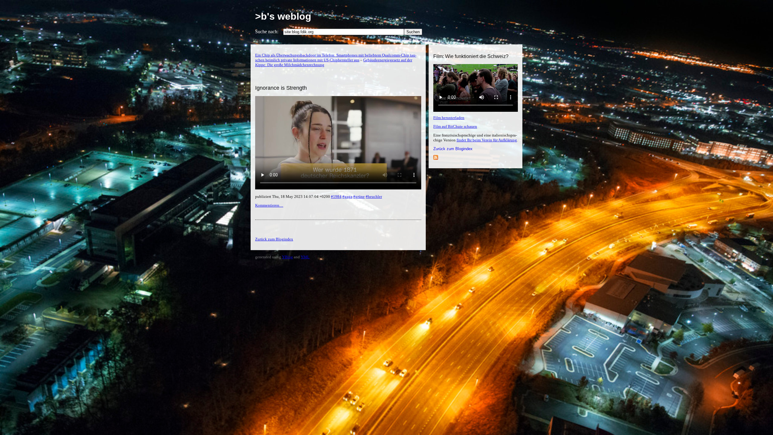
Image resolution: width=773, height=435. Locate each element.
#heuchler (374, 196)
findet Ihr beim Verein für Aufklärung (487, 140)
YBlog (287, 257)
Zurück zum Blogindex (453, 149)
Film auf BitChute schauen (455, 126)
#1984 (336, 196)
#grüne (359, 196)
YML (305, 257)
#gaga (347, 196)
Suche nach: (266, 31)
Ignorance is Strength (281, 88)
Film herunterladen (448, 117)
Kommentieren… (269, 205)
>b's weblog (283, 16)
